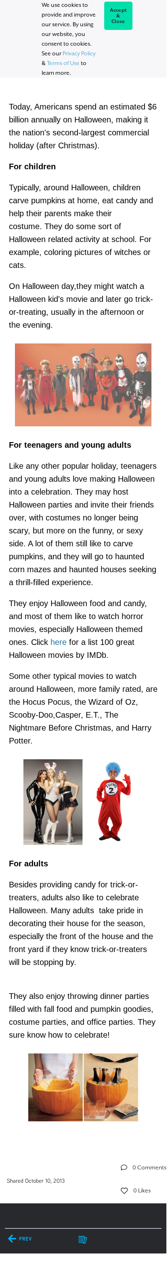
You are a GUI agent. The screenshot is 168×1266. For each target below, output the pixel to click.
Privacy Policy (79, 53)
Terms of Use (63, 63)
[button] (124, 1167)
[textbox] (83, 611)
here (58, 642)
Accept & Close (118, 15)
